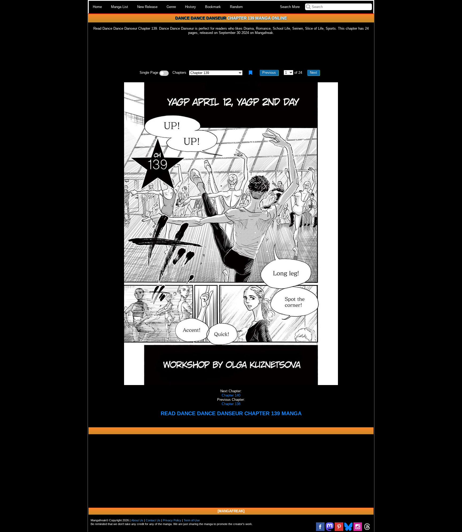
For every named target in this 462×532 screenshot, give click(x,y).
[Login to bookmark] (251, 73)
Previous (269, 73)
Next (313, 73)
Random (236, 7)
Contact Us (153, 520)
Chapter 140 (231, 395)
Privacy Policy (172, 520)
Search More (290, 7)
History (190, 7)
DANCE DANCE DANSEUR (200, 18)
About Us (137, 520)
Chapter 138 (231, 404)
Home (97, 7)
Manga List (119, 7)
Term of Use (192, 520)
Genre (171, 7)
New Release (147, 7)
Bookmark (213, 7)
